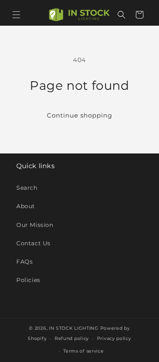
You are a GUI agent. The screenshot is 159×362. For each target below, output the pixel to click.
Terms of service (83, 351)
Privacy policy (114, 338)
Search (27, 187)
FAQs (24, 261)
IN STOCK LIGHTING (74, 328)
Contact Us (33, 243)
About (25, 206)
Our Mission (34, 225)
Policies (28, 280)
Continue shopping (79, 115)
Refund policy (72, 338)
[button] (16, 15)
